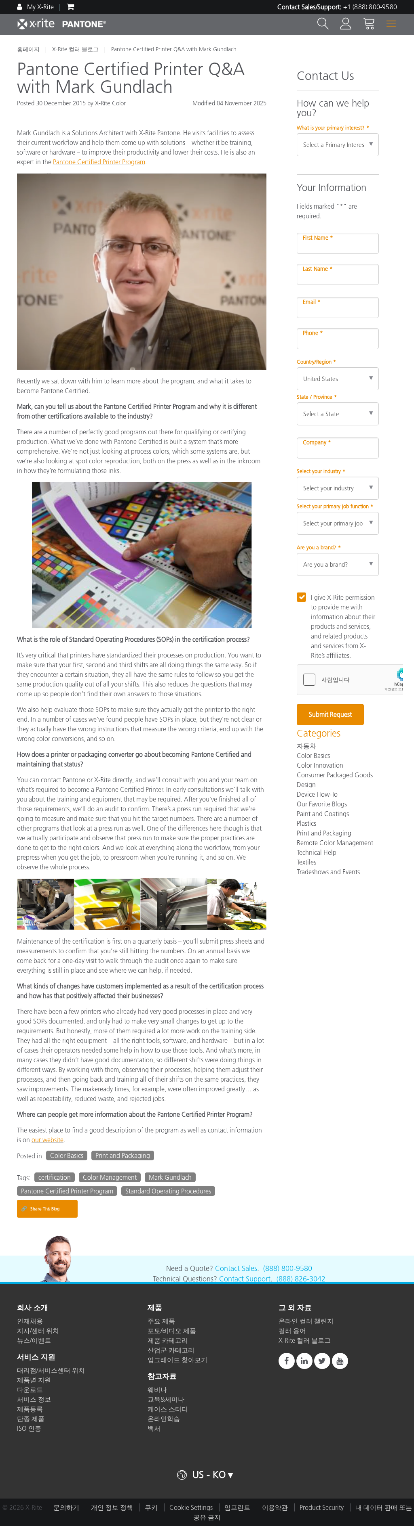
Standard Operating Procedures (168, 1191)
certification (54, 1177)
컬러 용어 (292, 1331)
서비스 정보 (34, 1399)
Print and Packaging (122, 1155)
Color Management (110, 1177)
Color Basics (66, 1155)
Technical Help (316, 852)
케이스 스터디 (168, 1409)
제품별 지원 (34, 1380)
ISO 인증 (29, 1428)
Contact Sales (236, 1268)
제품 (155, 1308)
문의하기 (66, 1507)
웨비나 (157, 1390)
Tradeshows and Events (328, 872)
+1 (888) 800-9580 (370, 7)
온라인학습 (164, 1419)
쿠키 (151, 1507)
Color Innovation (320, 765)
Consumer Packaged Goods (335, 775)
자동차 (306, 746)
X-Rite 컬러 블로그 (75, 49)
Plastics (306, 823)
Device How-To (317, 794)
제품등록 (30, 1409)
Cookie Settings (191, 1507)
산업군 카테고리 (171, 1350)
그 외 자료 (295, 1308)
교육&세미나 (166, 1399)
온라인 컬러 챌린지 (306, 1321)
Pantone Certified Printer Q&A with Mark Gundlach (174, 49)
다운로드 (30, 1390)
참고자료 (162, 1377)
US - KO (209, 1474)
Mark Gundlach (170, 1177)
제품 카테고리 (168, 1340)
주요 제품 (161, 1321)
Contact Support (244, 1279)
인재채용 (30, 1321)
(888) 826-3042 (301, 1279)
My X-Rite (39, 7)
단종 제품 (30, 1419)
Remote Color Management (335, 843)
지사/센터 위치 (38, 1331)
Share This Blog (40, 1209)
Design (306, 785)
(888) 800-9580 (287, 1268)
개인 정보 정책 (112, 1507)
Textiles (306, 862)
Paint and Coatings (323, 814)
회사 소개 (32, 1308)
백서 (154, 1428)
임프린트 (237, 1507)
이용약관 (275, 1507)
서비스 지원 (36, 1357)
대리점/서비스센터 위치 (51, 1370)
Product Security (322, 1507)
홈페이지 (28, 49)
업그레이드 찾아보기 (177, 1360)
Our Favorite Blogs (322, 804)
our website (47, 1140)
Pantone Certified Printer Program (99, 162)
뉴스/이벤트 (34, 1340)
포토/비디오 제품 (172, 1331)
